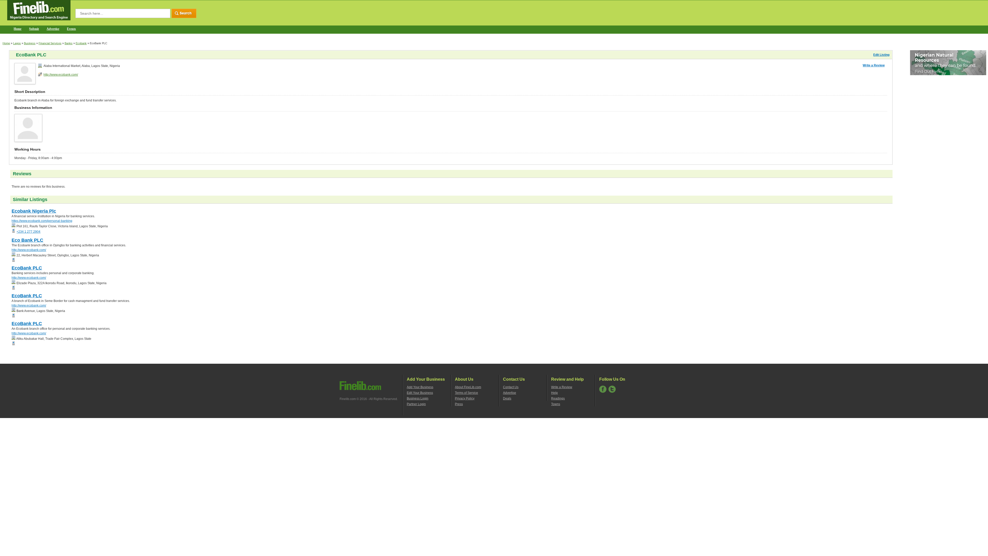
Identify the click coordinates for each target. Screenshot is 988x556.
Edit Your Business (420, 393)
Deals (507, 398)
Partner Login (416, 404)
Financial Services (50, 43)
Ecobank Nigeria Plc (34, 211)
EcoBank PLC (27, 268)
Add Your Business (420, 387)
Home (17, 29)
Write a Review (874, 65)
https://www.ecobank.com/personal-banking (42, 221)
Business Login (417, 398)
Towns (555, 404)
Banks (69, 43)
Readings (558, 398)
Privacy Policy (464, 398)
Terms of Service (466, 393)
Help (554, 393)
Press (459, 404)
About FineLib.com (468, 387)
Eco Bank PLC (27, 240)
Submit (34, 29)
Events (71, 29)
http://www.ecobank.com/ (60, 74)
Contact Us (510, 387)
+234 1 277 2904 (28, 231)
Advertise (53, 29)
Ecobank (81, 43)
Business (30, 43)
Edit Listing (881, 55)
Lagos (17, 43)
